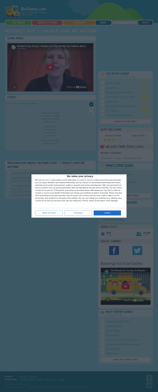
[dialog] (79, 196)
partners (48, 180)
